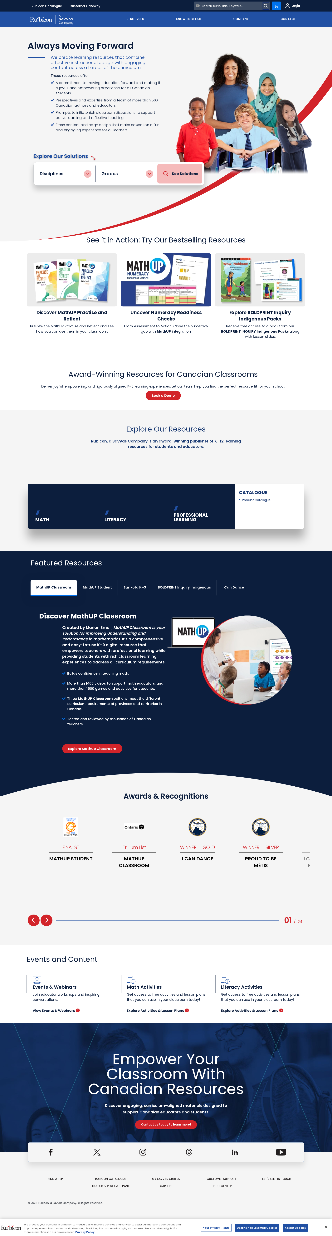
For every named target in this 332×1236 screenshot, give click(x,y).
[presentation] (34, 920)
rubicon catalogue (110, 1179)
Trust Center (221, 1186)
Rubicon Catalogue (47, 6)
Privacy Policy (85, 1232)
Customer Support (221, 1179)
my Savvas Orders (166, 1179)
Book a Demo (163, 395)
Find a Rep (55, 1179)
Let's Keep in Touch (276, 1179)
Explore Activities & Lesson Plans (155, 1010)
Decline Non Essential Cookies (257, 1227)
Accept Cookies (295, 1227)
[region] (166, 1227)
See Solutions (185, 173)
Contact (288, 19)
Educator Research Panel (111, 1186)
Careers (166, 1186)
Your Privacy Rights (216, 1227)
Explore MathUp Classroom (92, 748)
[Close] (326, 1227)
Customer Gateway (85, 6)
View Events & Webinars (54, 1010)
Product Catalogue (256, 500)
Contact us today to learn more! (166, 1124)
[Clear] (198, 6)
